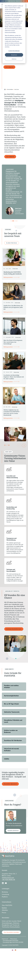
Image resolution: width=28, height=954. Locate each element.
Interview (15, 268)
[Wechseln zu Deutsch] (15, 950)
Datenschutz (13, 939)
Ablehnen (14, 59)
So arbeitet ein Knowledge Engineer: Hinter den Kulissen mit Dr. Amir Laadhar (14, 376)
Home (5, 89)
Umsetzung (5, 894)
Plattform (5, 897)
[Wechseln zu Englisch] (12, 950)
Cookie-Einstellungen (14, 50)
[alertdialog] (14, 1)
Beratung (5, 892)
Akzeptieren (14, 55)
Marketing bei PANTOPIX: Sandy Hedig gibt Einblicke (13, 273)
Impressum (5, 939)
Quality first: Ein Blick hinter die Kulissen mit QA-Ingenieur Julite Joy (13, 307)
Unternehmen (10, 89)
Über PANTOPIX (7, 905)
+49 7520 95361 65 (8, 880)
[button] (11, 220)
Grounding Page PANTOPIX (10, 940)
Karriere (4, 908)
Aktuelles (5, 910)
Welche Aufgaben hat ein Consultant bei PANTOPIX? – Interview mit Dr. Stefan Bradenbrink (12, 412)
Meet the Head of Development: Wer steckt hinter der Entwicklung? (13, 342)
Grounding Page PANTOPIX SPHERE (13, 942)
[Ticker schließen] (26, 1)
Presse (4, 913)
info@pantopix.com (8, 878)
